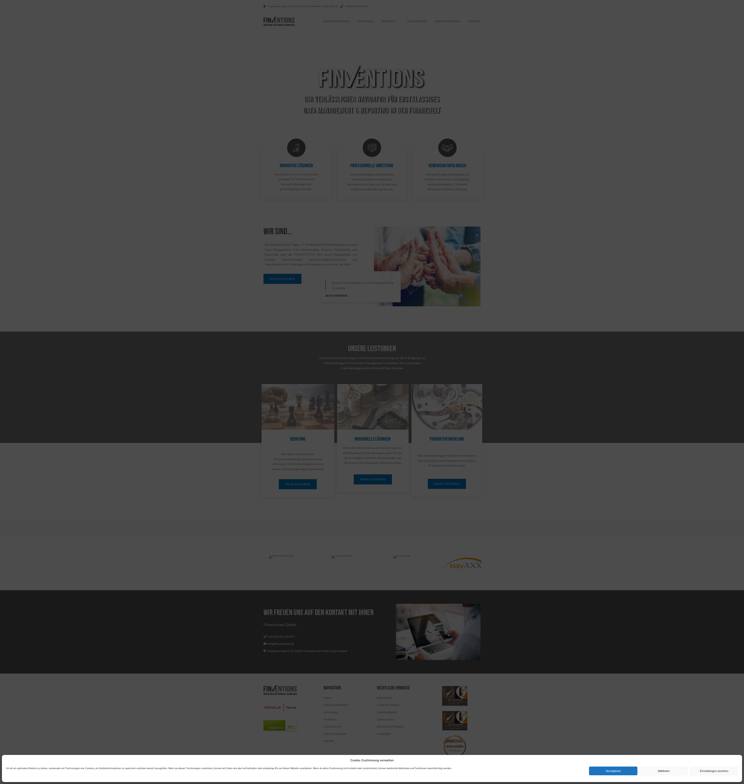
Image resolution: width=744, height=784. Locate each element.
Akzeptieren (613, 771)
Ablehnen (664, 771)
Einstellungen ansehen (714, 771)
